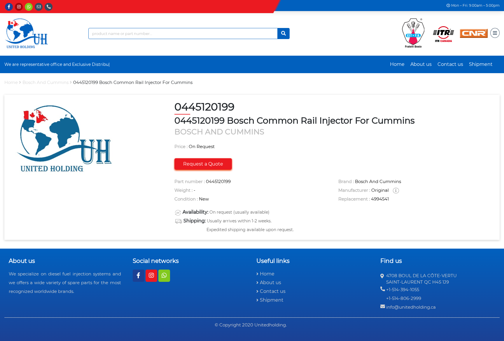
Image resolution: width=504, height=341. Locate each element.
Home (397, 64)
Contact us (450, 64)
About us (421, 64)
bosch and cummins (45, 82)
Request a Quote (203, 164)
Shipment (481, 64)
